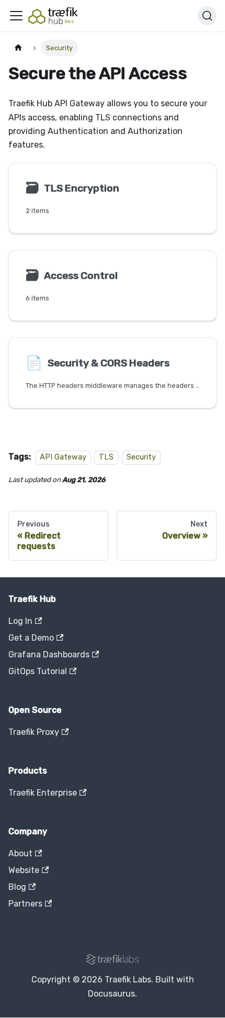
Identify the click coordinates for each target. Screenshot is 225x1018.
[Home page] (18, 48)
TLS (106, 457)
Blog (17, 887)
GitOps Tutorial (37, 671)
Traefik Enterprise (42, 793)
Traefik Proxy (33, 732)
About (20, 853)
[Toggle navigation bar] (16, 16)
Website (23, 870)
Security (141, 457)
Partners (25, 904)
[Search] (207, 15)
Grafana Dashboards (48, 654)
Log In (20, 621)
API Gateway (63, 457)
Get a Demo (31, 638)
